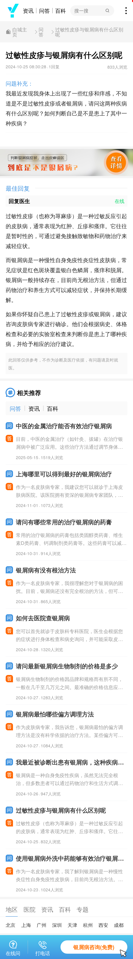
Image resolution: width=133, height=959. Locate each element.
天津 (72, 924)
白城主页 (19, 32)
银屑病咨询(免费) (93, 947)
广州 (41, 924)
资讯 (28, 10)
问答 (44, 10)
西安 (103, 924)
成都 (119, 924)
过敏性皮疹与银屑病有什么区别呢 (89, 32)
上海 (26, 924)
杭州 (88, 924)
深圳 (57, 924)
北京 (10, 924)
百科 (60, 10)
